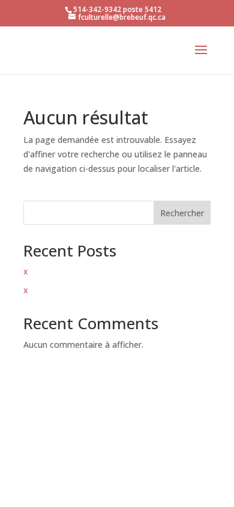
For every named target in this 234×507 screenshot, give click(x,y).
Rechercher (182, 213)
